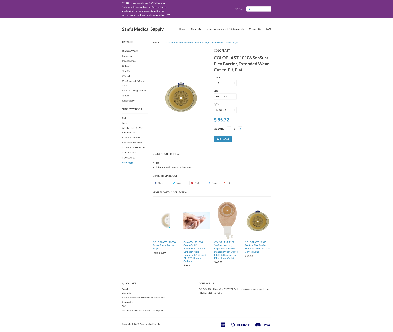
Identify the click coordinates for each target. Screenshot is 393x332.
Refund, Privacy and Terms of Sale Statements (143, 297)
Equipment (127, 55)
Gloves (125, 95)
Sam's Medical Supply (143, 29)
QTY (216, 104)
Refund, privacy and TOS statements (225, 28)
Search (125, 289)
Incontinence (129, 60)
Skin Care (127, 70)
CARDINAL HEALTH (133, 147)
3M (124, 117)
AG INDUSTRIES (131, 137)
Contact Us (255, 28)
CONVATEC (129, 157)
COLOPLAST (129, 152)
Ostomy (126, 65)
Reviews (175, 153)
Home (182, 28)
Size (216, 90)
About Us (196, 28)
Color (217, 77)
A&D (124, 122)
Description (160, 153)
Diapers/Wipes (130, 50)
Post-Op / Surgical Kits (134, 90)
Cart (240, 9)
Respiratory (128, 100)
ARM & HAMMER (132, 142)
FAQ (268, 28)
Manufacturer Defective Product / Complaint (143, 310)
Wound (126, 75)
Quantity (219, 128)
